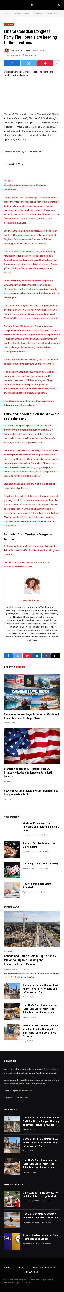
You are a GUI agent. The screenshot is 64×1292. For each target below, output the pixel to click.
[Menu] (5, 5)
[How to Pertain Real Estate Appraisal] (12, 890)
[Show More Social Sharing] (57, 63)
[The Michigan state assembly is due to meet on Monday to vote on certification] (12, 1220)
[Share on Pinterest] (45, 63)
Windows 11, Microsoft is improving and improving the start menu (41, 827)
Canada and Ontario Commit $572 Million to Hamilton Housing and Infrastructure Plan (40, 989)
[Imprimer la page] (8, 180)
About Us (9, 1267)
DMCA (34, 1267)
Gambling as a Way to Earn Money (40, 863)
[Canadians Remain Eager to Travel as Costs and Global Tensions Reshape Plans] (32, 692)
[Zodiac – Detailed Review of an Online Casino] (12, 849)
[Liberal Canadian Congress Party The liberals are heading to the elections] (32, 88)
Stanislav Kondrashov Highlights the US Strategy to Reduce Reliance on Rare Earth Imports (28, 772)
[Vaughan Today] (32, 5)
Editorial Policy (48, 1267)
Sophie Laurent (21, 51)
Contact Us (22, 1267)
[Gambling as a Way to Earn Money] (12, 870)
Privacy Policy (32, 1272)
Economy (9, 25)
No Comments (13, 55)
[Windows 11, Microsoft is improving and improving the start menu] (12, 829)
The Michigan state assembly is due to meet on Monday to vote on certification (41, 1217)
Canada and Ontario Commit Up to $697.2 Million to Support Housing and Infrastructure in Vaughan (30, 960)
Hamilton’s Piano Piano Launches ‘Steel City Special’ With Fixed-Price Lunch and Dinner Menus (40, 1009)
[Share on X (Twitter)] (29, 63)
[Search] (59, 5)
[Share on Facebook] (12, 63)
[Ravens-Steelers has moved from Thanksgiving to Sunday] (12, 1241)
